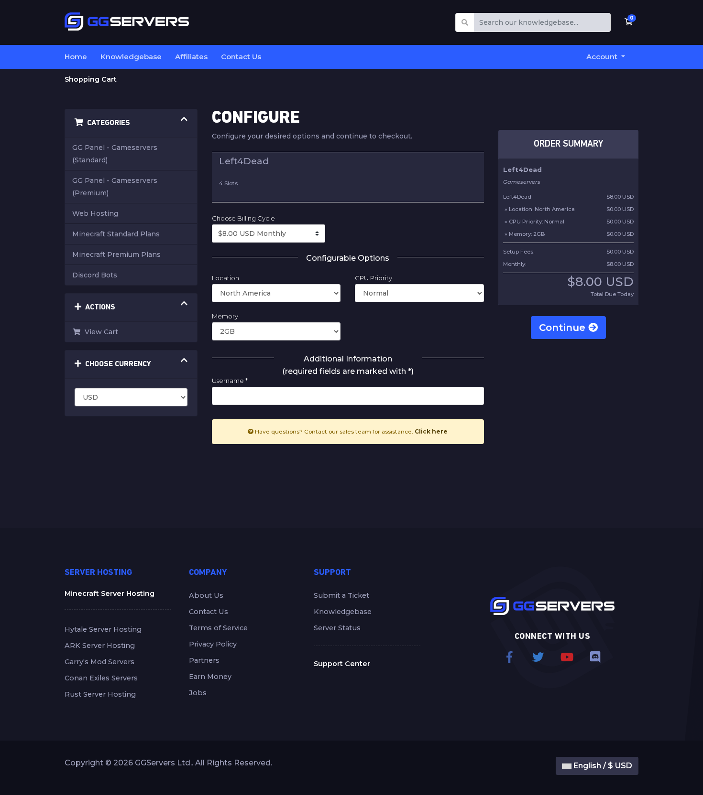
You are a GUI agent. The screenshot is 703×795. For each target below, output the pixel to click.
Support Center (342, 663)
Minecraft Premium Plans (116, 254)
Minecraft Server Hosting (109, 593)
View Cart (99, 332)
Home (76, 56)
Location (225, 278)
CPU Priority (373, 278)
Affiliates (191, 56)
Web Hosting (95, 213)
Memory (225, 316)
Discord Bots (94, 275)
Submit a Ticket (341, 595)
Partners (204, 660)
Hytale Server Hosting (103, 629)
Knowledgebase (131, 56)
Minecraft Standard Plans (116, 234)
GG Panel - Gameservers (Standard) (114, 153)
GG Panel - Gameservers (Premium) (114, 186)
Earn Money (210, 676)
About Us (206, 595)
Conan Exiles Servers (101, 678)
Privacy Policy (213, 644)
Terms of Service (218, 628)
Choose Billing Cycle (243, 218)
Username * (230, 380)
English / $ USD (601, 765)
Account (602, 56)
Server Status (337, 628)
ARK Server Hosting (100, 645)
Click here (431, 431)
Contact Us (241, 56)
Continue (563, 327)
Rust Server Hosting (100, 694)
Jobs (198, 693)
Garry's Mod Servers (99, 661)
